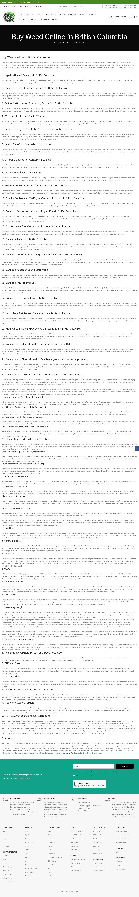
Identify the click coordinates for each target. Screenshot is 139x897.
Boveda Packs (98, 863)
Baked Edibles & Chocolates (80, 835)
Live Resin (51, 842)
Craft (27, 846)
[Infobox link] (113, 6)
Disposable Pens (76, 863)
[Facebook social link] (101, 6)
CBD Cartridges (76, 870)
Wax (49, 831)
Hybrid (27, 835)
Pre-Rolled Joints (31, 868)
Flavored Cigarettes (122, 869)
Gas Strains (29, 842)
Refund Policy (7, 878)
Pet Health (96, 850)
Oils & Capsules (99, 827)
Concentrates (54, 827)
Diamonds (51, 853)
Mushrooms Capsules (123, 835)
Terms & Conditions (9, 882)
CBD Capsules (97, 835)
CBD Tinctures (98, 842)
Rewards (5, 863)
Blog (4, 839)
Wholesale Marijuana (32, 876)
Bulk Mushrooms (121, 842)
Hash (49, 872)
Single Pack (120, 861)
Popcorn (28, 865)
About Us (6, 835)
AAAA (27, 850)
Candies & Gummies (77, 831)
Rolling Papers (98, 870)
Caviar (50, 850)
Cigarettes (120, 858)
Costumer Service (10, 852)
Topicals (96, 846)
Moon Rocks (52, 865)
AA (26, 857)
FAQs (4, 859)
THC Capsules (97, 831)
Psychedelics (121, 848)
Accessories (98, 859)
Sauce (50, 846)
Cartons (118, 865)
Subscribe (124, 766)
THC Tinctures (98, 839)
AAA (26, 853)
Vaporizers (75, 856)
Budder (50, 835)
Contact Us (6, 856)
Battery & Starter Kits (78, 859)
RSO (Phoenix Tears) (55, 876)
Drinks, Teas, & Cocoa (78, 839)
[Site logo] (9, 17)
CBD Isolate (52, 861)
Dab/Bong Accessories (101, 867)
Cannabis (29, 827)
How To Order (7, 867)
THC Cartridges (76, 867)
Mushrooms (120, 827)
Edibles (73, 827)
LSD (117, 852)
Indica (27, 831)
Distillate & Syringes (55, 857)
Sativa (27, 839)
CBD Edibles (75, 846)
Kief (49, 868)
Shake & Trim (29, 872)
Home (56, 43)
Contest (5, 842)
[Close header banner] (136, 2)
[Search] (111, 17)
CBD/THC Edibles (76, 850)
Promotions (7, 846)
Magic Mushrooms (122, 831)
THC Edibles (74, 842)
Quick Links (7, 827)
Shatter (50, 839)
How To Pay (6, 870)
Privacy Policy (7, 874)
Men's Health (97, 853)
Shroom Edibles (121, 839)
